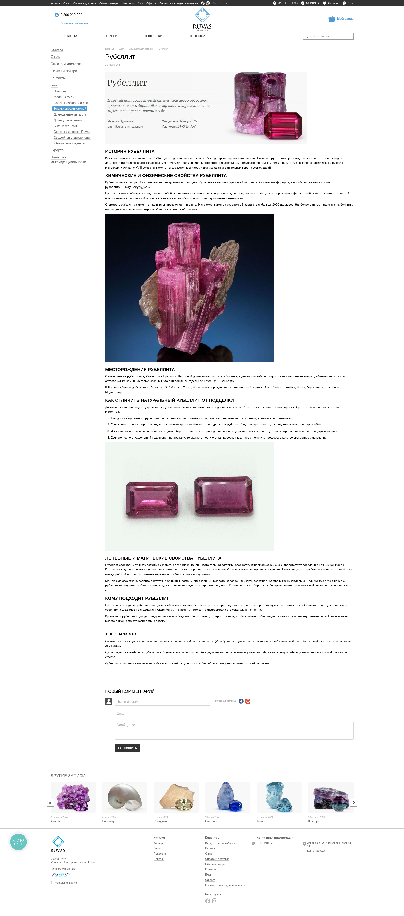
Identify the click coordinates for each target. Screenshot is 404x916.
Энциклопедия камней (70, 108)
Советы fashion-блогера (71, 103)
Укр (215, 3)
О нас (66, 3)
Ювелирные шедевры (69, 143)
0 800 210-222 (71, 15)
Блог (140, 3)
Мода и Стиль (64, 97)
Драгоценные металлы (70, 114)
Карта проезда (316, 850)
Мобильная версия (66, 882)
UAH (280, 3)
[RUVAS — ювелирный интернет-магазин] (57, 843)
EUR (288, 3)
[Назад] (50, 803)
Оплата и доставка (84, 3)
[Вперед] (353, 803)
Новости (60, 91)
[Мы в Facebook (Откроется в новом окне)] (203, 3)
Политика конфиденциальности (178, 3)
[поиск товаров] (306, 36)
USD (295, 3)
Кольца (70, 36)
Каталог (55, 3)
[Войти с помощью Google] (247, 701)
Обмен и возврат (109, 3)
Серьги (111, 36)
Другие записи (67, 775)
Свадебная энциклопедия (72, 137)
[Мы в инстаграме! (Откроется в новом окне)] (208, 3)
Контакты (128, 3)
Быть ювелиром (65, 126)
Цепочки (197, 36)
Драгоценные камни (68, 120)
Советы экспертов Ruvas (72, 131)
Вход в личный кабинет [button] (220, 843)
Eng (227, 3)
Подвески (153, 36)
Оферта (151, 3)
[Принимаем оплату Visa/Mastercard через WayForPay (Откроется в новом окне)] (61, 874)
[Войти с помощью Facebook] (241, 701)
